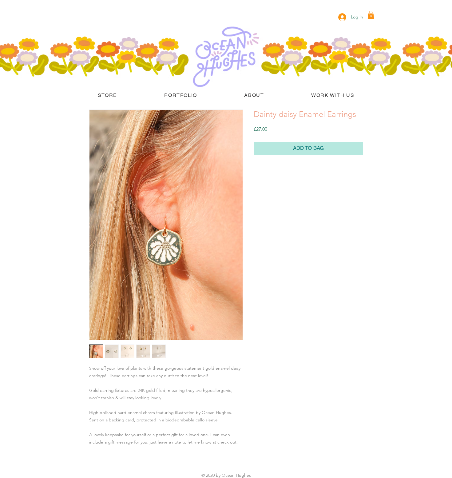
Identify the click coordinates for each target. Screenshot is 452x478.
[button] (370, 15)
